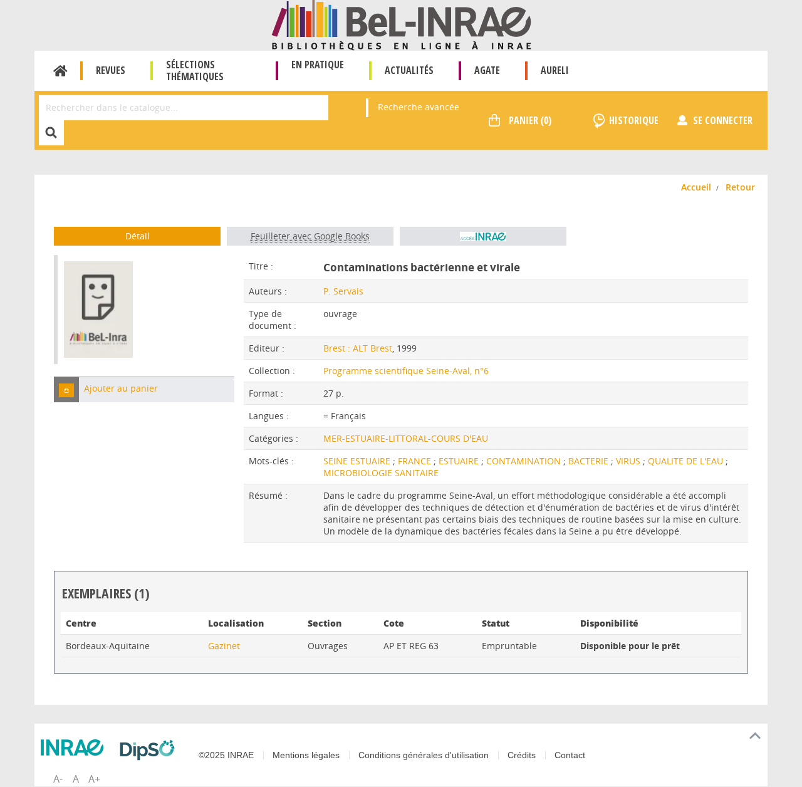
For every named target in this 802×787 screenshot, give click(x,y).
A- (58, 779)
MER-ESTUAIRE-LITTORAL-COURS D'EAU (405, 438)
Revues (110, 70)
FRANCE (416, 461)
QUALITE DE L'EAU (687, 461)
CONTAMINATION (524, 461)
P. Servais (343, 291)
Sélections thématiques (195, 70)
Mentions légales (306, 755)
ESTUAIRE (460, 461)
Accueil (60, 71)
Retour (740, 187)
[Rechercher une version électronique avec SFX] (483, 236)
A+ (94, 779)
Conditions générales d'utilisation (423, 755)
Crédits (522, 755)
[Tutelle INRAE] (75, 747)
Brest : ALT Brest (357, 348)
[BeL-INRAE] (401, 24)
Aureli (555, 70)
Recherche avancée (418, 107)
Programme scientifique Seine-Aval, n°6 (406, 371)
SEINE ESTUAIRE (358, 461)
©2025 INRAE (226, 755)
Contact (570, 755)
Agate (487, 70)
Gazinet (224, 646)
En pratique (317, 64)
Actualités (409, 70)
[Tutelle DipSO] (150, 750)
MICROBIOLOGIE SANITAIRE (381, 473)
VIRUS (629, 461)
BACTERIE (589, 461)
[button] (66, 389)
